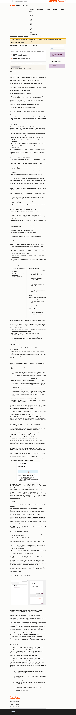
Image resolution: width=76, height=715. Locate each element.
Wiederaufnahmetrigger (15, 498)
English (31, 32)
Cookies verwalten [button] (61, 712)
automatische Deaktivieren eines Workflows (22, 90)
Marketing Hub (16, 52)
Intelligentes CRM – (16, 58)
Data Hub (14, 57)
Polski (31, 20)
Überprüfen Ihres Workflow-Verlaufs (22, 77)
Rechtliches (41, 712)
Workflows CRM (15, 257)
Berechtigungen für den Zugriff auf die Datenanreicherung (27, 338)
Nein (18, 697)
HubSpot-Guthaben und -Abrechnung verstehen (32, 248)
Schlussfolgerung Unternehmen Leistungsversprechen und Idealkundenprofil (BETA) (37, 274)
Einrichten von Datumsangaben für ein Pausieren (30, 104)
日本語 (31, 14)
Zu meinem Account (33, 34)
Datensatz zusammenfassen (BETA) (38, 270)
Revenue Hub (15, 59)
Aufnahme (22, 259)
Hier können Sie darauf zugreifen (17, 42)
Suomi (31, 23)
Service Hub (15, 55)
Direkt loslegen (62, 1)
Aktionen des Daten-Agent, (34, 281)
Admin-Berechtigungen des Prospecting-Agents (21, 331)
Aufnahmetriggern (40, 416)
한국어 (31, 28)
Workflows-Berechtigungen (34, 66)
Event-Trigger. (34, 378)
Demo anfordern (53, 1)
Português (31, 15)
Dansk (31, 25)
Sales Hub (15, 54)
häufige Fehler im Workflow (39, 78)
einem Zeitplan (15, 275)
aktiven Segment (24, 416)
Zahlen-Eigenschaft (34, 436)
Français (31, 16)
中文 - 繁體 (31, 24)
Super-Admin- (23, 66)
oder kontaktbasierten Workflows (27, 517)
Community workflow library (15, 706)
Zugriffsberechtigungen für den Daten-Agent (21, 334)
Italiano (31, 19)
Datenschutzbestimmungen (50, 712)
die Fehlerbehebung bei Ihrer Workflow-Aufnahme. (29, 359)
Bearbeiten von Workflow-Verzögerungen (29, 655)
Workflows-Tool (31, 191)
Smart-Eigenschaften (40, 290)
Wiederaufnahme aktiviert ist (23, 118)
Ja (12, 697)
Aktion (41, 639)
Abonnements (23, 51)
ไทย (30, 29)
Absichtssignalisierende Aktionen (35, 308)
